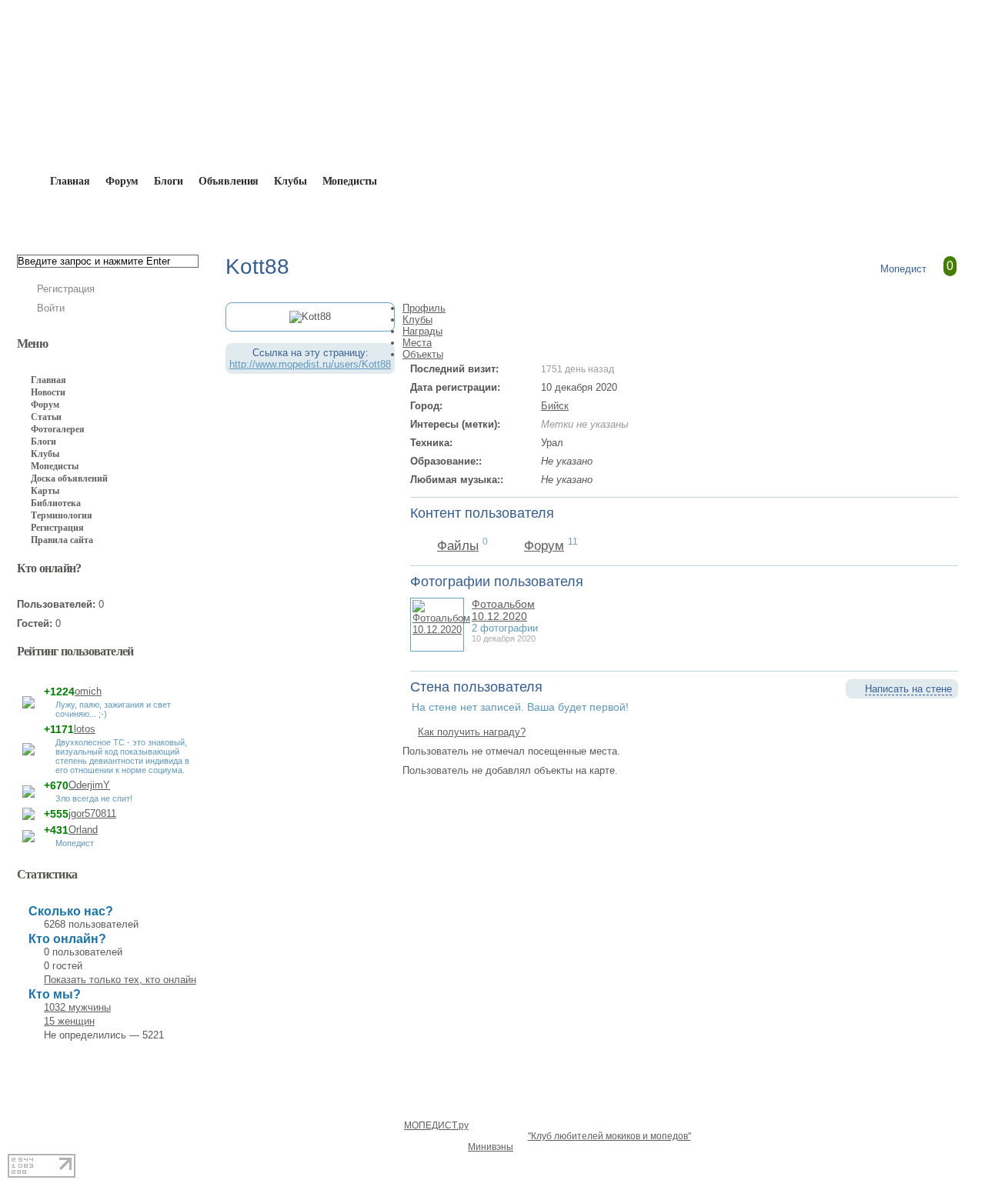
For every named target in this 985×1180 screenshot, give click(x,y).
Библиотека (56, 503)
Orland (83, 829)
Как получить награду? (472, 732)
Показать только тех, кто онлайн (120, 979)
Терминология (61, 515)
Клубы (290, 181)
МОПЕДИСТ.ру (436, 1125)
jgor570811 (92, 813)
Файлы (458, 545)
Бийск (555, 406)
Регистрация (66, 289)
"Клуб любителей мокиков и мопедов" (609, 1136)
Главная (105, 217)
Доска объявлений (69, 478)
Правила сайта (62, 540)
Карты (45, 490)
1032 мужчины (77, 1007)
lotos (84, 729)
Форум (122, 181)
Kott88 (241, 217)
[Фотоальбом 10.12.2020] (441, 629)
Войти (51, 308)
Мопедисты (350, 181)
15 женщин (69, 1021)
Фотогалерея (58, 429)
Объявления (229, 181)
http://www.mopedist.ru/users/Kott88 (310, 364)
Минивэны (490, 1147)
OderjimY (89, 785)
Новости (48, 392)
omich (88, 691)
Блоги (168, 181)
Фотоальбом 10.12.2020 (503, 610)
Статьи (46, 417)
